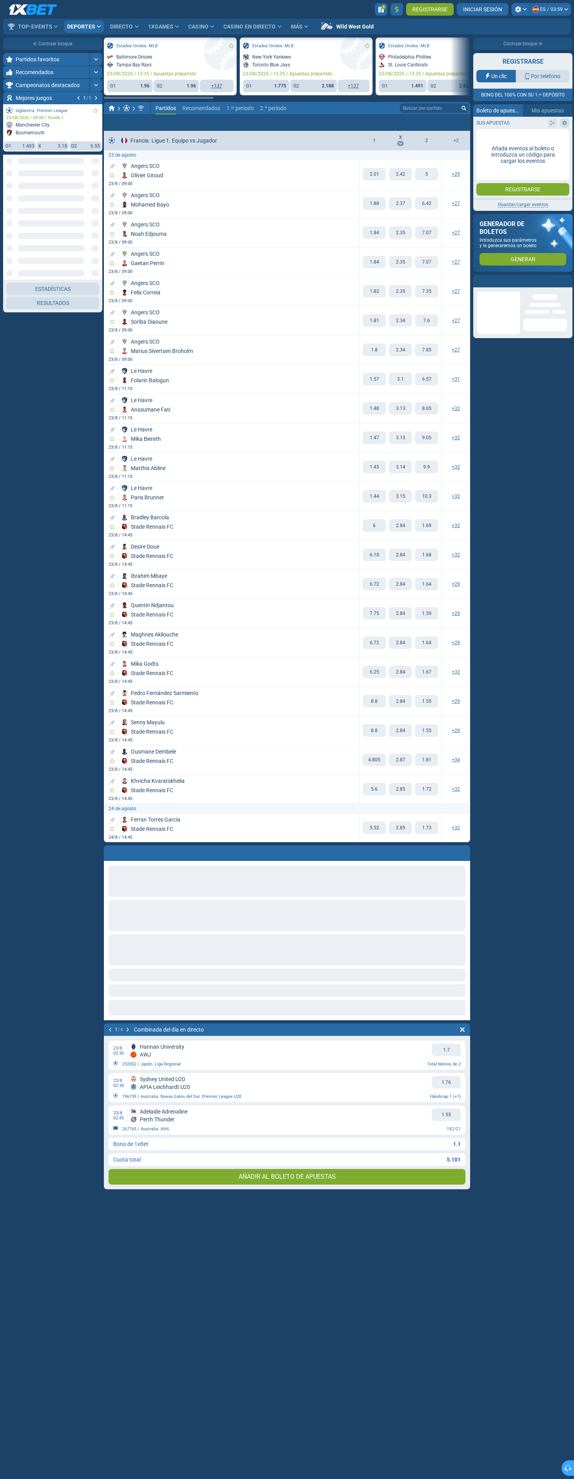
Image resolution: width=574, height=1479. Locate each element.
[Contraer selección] (86, 190)
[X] (400, 174)
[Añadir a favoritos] (95, 110)
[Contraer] (95, 215)
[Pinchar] (112, 166)
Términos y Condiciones (527, 156)
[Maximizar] (95, 59)
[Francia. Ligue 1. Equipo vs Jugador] (141, 108)
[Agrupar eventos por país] (96, 190)
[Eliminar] (462, 1029)
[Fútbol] (126, 108)
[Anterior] (78, 98)
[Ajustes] (521, 9)
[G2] (426, 174)
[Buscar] (464, 108)
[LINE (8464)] (111, 108)
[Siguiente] (96, 98)
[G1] (374, 174)
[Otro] (438, 122)
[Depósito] (396, 9)
